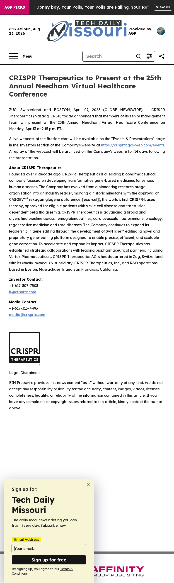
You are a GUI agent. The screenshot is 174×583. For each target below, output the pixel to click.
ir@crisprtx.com (22, 292)
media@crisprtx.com (27, 314)
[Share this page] (162, 56)
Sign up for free (48, 560)
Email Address (26, 539)
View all (163, 7)
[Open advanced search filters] (149, 56)
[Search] (138, 56)
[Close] (88, 484)
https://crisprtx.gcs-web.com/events (132, 145)
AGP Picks (15, 7)
